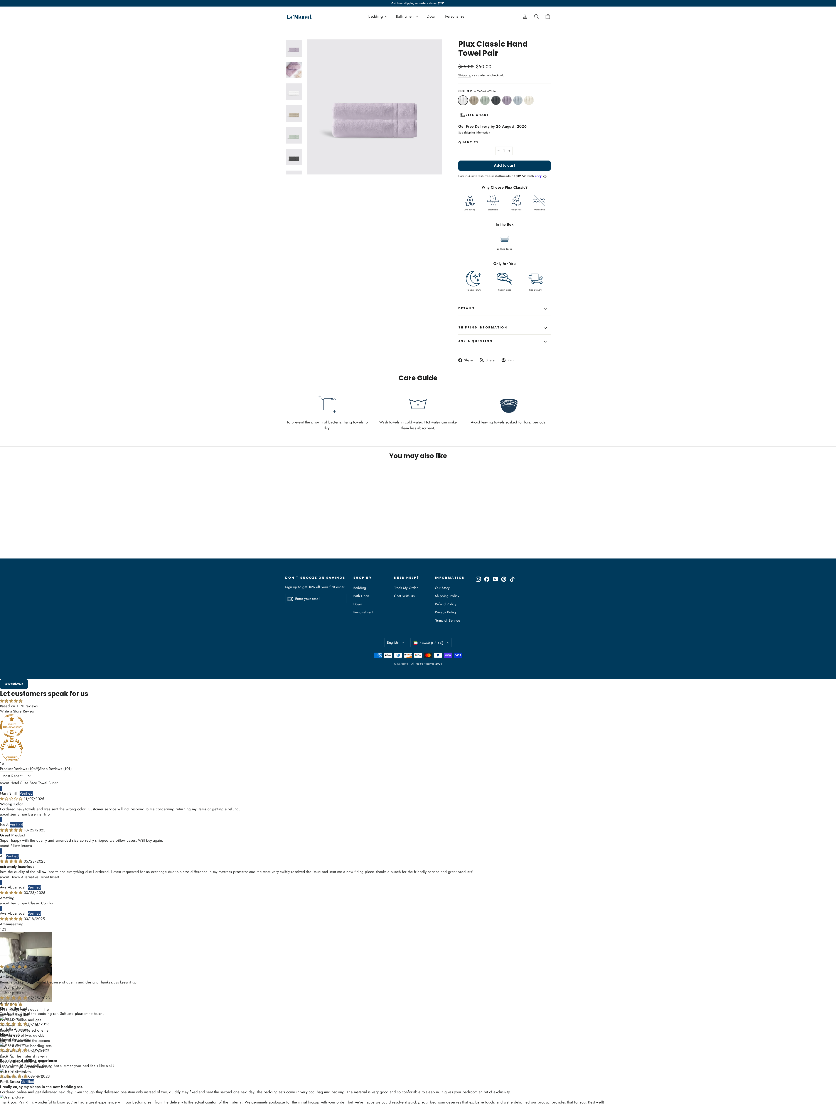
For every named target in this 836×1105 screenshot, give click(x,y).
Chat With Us (404, 595)
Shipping (464, 75)
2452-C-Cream (529, 100)
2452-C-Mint (485, 100)
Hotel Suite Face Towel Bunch (34, 782)
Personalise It (456, 16)
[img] (12, 798)
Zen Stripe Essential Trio (30, 814)
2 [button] (3, 929)
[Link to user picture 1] (418, 960)
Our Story (442, 587)
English (392, 642)
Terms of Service (447, 620)
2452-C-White (463, 100)
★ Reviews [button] (14, 684)
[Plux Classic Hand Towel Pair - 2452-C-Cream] (320, 541)
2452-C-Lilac (507, 100)
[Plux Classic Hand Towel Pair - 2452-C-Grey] (304, 541)
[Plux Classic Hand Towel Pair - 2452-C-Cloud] (315, 541)
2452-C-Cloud (518, 100)
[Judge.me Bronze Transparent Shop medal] (418, 726)
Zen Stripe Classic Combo (31, 903)
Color (477, 91)
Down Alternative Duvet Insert (34, 877)
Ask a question (475, 341)
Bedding (376, 16)
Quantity (468, 142)
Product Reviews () (19, 768)
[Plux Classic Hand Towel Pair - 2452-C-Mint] (299, 541)
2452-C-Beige (474, 100)
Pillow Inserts (21, 845)
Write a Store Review (17, 711)
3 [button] (5, 929)
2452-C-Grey (496, 100)
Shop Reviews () (55, 768)
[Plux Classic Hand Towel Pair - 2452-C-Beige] (293, 541)
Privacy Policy (446, 612)
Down (432, 16)
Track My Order (406, 587)
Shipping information (482, 327)
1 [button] (1, 929)
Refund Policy (446, 604)
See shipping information (474, 132)
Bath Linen (405, 16)
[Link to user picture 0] (418, 955)
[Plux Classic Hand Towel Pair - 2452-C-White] (288, 541)
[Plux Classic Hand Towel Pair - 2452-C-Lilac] (310, 541)
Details (466, 308)
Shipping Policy (447, 595)
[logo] (298, 16)
